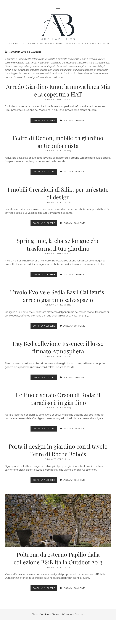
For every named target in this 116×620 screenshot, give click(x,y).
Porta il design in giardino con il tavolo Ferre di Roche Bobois (58, 450)
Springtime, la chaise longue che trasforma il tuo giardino (58, 244)
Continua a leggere (45, 121)
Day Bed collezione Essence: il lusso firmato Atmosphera (58, 347)
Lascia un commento (74, 120)
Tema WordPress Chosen (46, 614)
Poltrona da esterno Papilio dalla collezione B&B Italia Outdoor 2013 (58, 520)
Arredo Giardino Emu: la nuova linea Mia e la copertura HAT (58, 90)
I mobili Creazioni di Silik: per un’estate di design (58, 193)
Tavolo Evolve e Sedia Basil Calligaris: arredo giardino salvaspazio (58, 296)
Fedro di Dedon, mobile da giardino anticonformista (58, 141)
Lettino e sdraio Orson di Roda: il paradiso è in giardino (58, 398)
